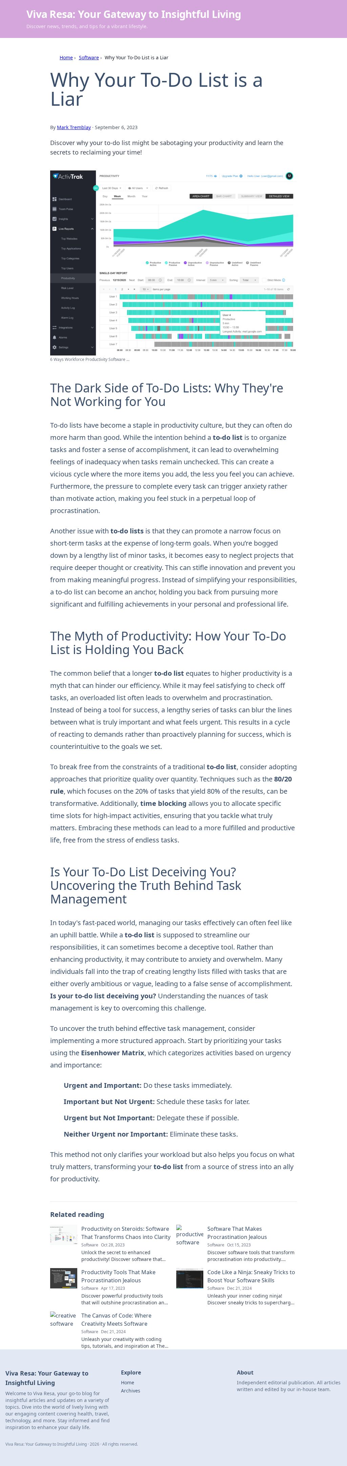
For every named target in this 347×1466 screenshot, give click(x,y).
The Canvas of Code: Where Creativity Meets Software (116, 1319)
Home (66, 57)
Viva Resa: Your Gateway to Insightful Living (133, 14)
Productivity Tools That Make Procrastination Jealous (118, 1276)
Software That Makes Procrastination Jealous (237, 1233)
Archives (130, 1390)
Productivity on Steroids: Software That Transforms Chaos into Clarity (125, 1233)
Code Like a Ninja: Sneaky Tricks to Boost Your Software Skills (251, 1276)
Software (89, 57)
